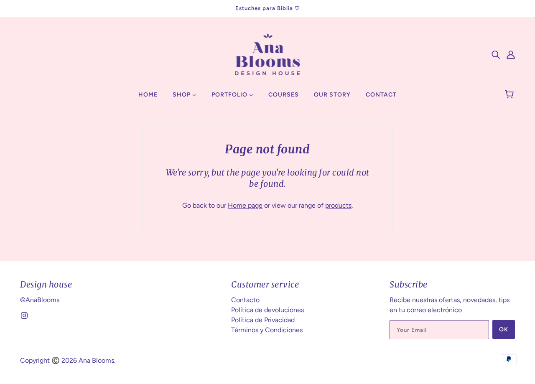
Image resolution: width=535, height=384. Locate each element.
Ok (503, 329)
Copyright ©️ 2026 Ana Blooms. (67, 360)
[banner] (267, 54)
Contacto (245, 300)
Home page (245, 205)
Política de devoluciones (267, 310)
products (338, 205)
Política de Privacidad (263, 320)
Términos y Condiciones (267, 330)
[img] (495, 54)
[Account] (510, 54)
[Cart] (510, 95)
